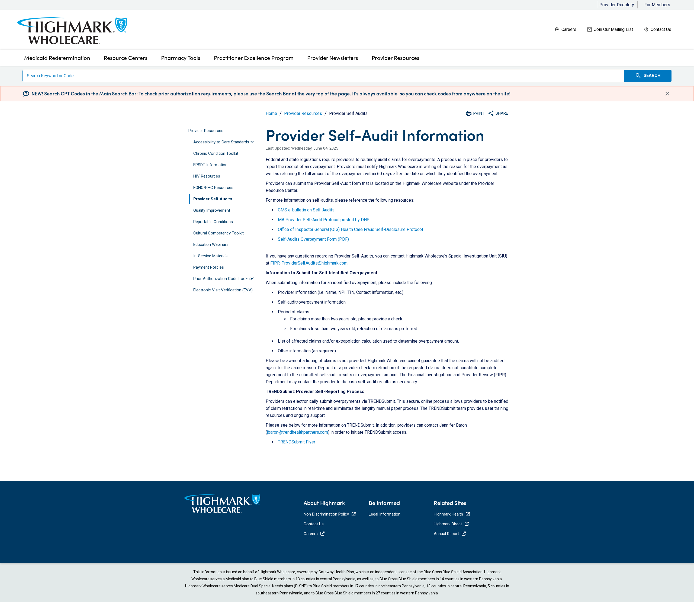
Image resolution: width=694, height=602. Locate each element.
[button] (227, 142)
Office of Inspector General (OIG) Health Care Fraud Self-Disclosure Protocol (350, 229)
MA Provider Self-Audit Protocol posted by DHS (324, 219)
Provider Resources (303, 113)
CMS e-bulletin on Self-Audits (306, 210)
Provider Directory (616, 4)
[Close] (667, 93)
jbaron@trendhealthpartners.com (297, 432)
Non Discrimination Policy (326, 514)
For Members (657, 4)
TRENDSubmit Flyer (296, 442)
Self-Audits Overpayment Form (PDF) (313, 239)
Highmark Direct (448, 523)
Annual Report (446, 533)
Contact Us (661, 29)
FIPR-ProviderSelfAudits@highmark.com (309, 263)
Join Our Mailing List (613, 29)
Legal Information (384, 514)
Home (271, 113)
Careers (568, 29)
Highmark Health (448, 514)
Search (647, 75)
